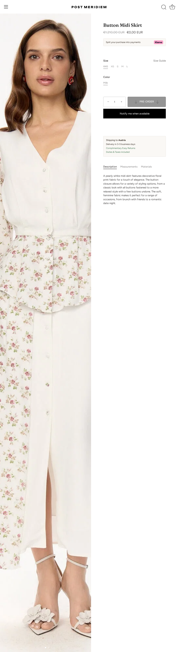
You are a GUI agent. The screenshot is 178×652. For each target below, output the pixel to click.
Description (110, 166)
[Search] (164, 7)
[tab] (111, 167)
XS (112, 66)
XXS (105, 66)
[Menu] (6, 7)
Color (106, 77)
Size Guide (159, 60)
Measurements (128, 166)
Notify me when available (134, 113)
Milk (105, 82)
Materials (146, 166)
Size (134, 60)
